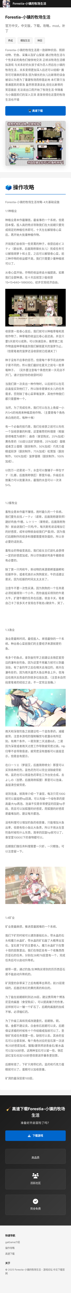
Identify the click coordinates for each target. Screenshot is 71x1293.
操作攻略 (10, 1248)
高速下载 (10, 1253)
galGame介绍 (12, 1242)
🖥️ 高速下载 (35, 110)
